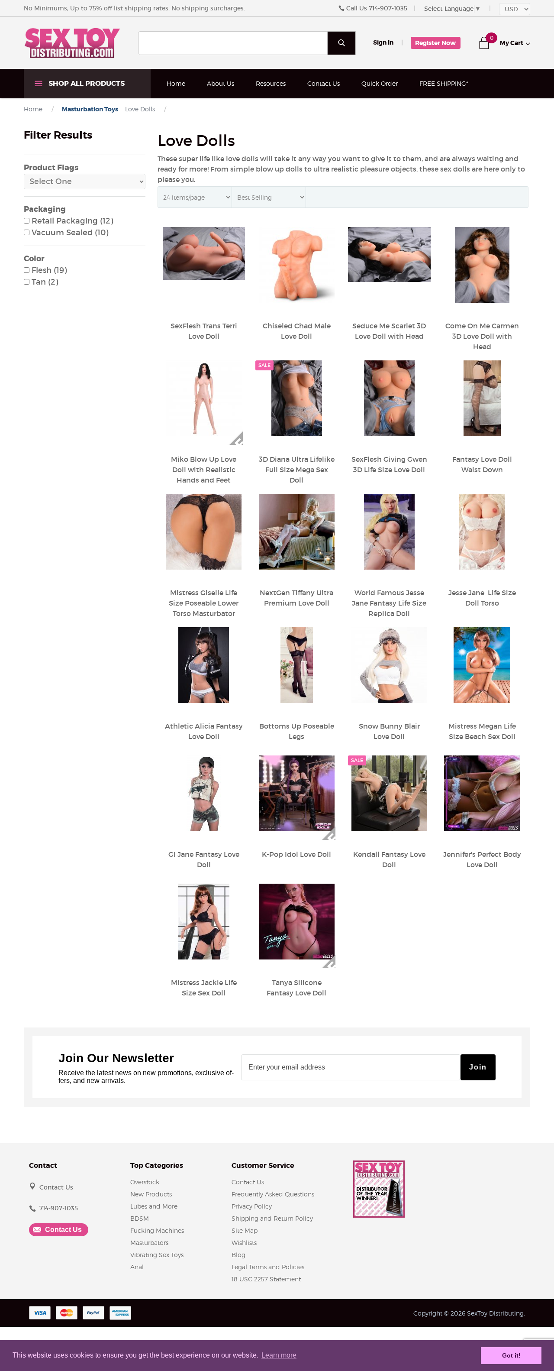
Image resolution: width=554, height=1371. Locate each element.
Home (176, 83)
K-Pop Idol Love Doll (296, 854)
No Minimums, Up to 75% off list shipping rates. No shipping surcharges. (134, 8)
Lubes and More (153, 1206)
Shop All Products (86, 83)
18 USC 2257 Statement (266, 1279)
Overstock (144, 1182)
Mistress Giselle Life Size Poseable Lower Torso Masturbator (203, 603)
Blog (238, 1254)
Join (478, 1067)
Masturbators (149, 1242)
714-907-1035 (388, 8)
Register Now (435, 43)
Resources (271, 83)
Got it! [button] (511, 1355)
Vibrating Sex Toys (157, 1254)
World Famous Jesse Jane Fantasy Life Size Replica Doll (389, 603)
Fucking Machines (157, 1230)
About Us (220, 83)
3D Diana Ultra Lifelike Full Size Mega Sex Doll (297, 469)
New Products (151, 1194)
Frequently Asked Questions (273, 1194)
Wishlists (244, 1242)
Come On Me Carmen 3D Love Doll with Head (482, 336)
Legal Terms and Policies (268, 1267)
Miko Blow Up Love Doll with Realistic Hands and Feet (203, 469)
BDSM (139, 1218)
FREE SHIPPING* (443, 83)
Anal (137, 1267)
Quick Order (379, 83)
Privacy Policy (252, 1206)
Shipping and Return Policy (272, 1218)
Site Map (245, 1230)
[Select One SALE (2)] (84, 181)
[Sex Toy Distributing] (72, 42)
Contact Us (323, 83)
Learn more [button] (278, 1355)
